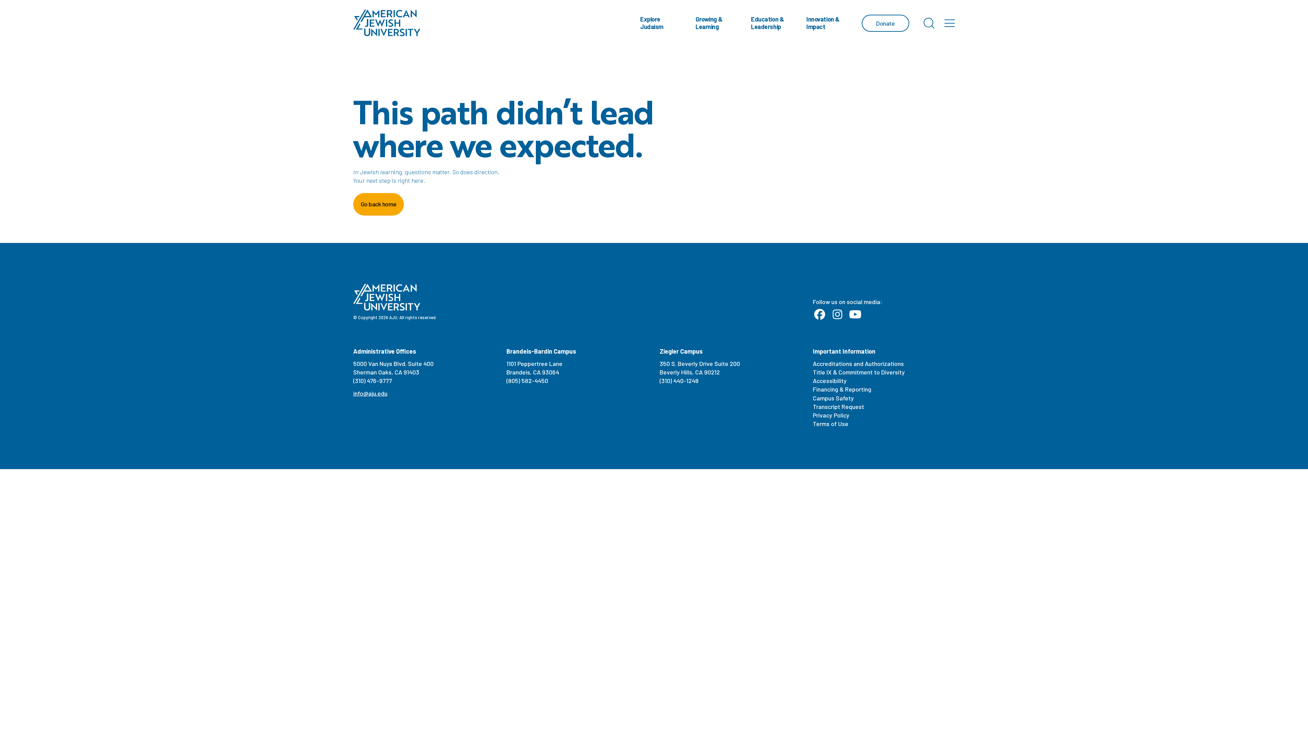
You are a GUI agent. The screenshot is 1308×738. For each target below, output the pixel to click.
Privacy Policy (831, 415)
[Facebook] (820, 314)
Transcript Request (838, 406)
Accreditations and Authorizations (858, 363)
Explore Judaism (651, 22)
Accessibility (830, 380)
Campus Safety (833, 398)
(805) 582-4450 (527, 380)
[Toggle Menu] (949, 23)
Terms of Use (830, 423)
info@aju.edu (370, 393)
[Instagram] (837, 314)
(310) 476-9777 (372, 380)
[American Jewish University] (387, 23)
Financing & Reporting (842, 389)
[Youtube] (855, 314)
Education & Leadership (767, 22)
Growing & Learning (709, 22)
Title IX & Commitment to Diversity (859, 372)
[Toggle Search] (929, 23)
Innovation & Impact (823, 22)
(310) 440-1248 (679, 380)
